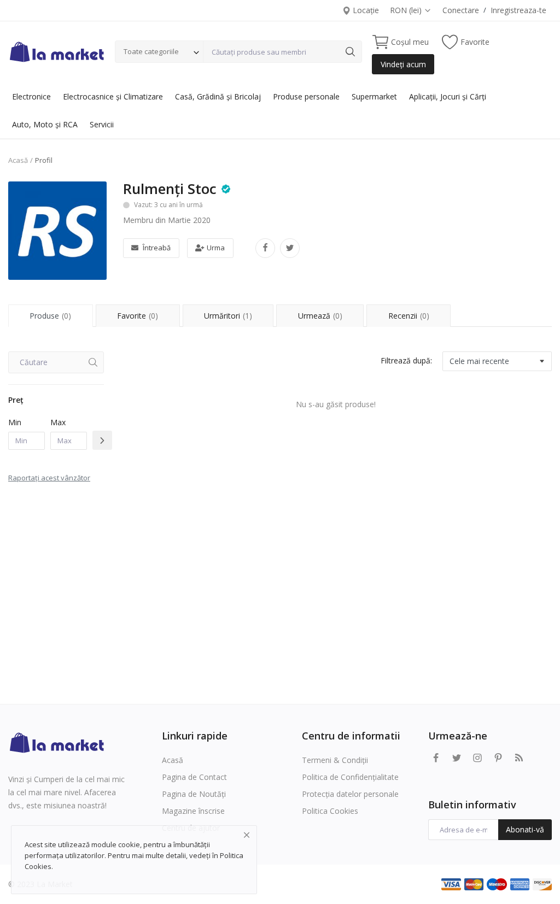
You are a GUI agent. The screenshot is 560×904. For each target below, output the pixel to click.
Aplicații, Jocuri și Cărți (447, 96)
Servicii (102, 124)
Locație (365, 10)
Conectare (460, 10)
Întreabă (157, 248)
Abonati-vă (525, 829)
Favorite (137, 315)
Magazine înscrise (193, 811)
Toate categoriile (151, 51)
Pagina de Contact (194, 777)
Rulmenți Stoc (170, 188)
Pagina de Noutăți (194, 794)
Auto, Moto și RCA (45, 124)
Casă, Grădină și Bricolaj (218, 96)
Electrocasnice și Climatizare (113, 96)
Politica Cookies (330, 811)
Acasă (18, 160)
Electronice (31, 96)
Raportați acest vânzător (49, 478)
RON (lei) (407, 10)
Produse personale (306, 96)
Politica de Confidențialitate (350, 777)
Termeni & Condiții (335, 760)
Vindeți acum (403, 64)
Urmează (320, 315)
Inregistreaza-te (518, 10)
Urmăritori (228, 315)
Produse (50, 315)
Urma (216, 248)
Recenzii (408, 315)
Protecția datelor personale (350, 794)
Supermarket (374, 96)
